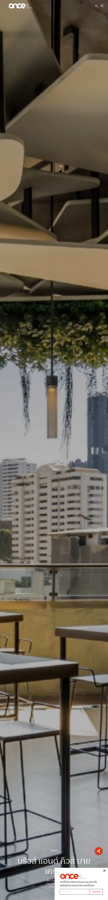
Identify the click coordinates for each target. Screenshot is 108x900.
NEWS (54, 850)
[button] (99, 851)
